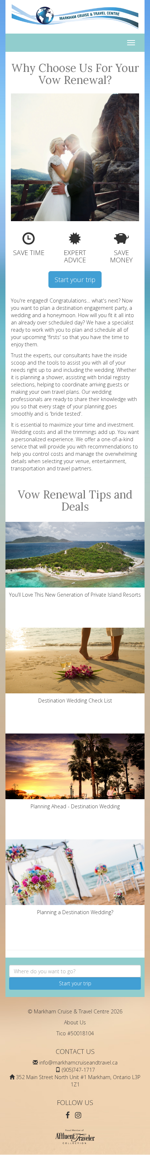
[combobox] (75, 971)
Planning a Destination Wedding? (75, 912)
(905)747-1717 (78, 1069)
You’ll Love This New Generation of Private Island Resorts (75, 594)
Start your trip (75, 279)
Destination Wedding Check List (75, 700)
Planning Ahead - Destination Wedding (75, 806)
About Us (75, 1022)
